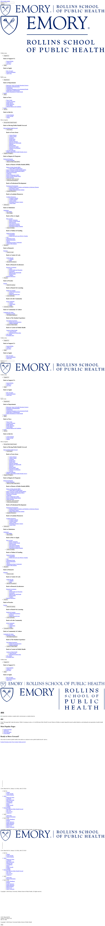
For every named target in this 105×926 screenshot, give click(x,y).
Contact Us (8, 62)
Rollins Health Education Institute (16, 189)
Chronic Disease (13, 135)
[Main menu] (2, 76)
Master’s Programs (13, 220)
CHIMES (11, 259)
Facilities (8, 806)
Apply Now (9, 73)
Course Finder (12, 203)
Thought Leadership (10, 150)
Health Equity (12, 139)
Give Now (8, 63)
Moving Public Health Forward (10, 122)
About (4, 796)
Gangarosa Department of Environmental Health (17, 89)
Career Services (12, 331)
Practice (5, 277)
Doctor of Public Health (14, 221)
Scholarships (12, 234)
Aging (10, 268)
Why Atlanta (9, 334)
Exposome (11, 137)
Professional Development (12, 180)
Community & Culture (8, 306)
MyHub (8, 820)
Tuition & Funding (10, 227)
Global (10, 305)
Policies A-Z (9, 825)
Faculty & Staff (9, 116)
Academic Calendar (13, 198)
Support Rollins (9, 61)
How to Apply (9, 213)
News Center (9, 100)
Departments (6, 79)
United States (12, 304)
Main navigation (4, 120)
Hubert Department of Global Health (14, 91)
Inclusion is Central (10, 313)
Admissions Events (10, 238)
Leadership (8, 798)
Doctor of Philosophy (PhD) (12, 175)
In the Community (10, 295)
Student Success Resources (15, 322)
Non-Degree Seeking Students (16, 226)
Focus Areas (9, 129)
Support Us (6, 55)
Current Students (10, 115)
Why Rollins (9, 211)
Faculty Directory (10, 822)
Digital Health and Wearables (15, 270)
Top (2, 924)
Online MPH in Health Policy (16, 168)
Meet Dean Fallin (10, 800)
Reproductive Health (13, 146)
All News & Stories (10, 101)
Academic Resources (11, 191)
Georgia (11, 302)
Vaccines (11, 149)
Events (4, 108)
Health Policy (12, 140)
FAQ (7, 237)
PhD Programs (12, 222)
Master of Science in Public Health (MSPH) (16, 170)
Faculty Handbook (10, 819)
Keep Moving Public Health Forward (14, 809)
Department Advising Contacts (16, 202)
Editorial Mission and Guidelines (13, 106)
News (5, 94)
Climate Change (12, 136)
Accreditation (9, 802)
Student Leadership (13, 323)
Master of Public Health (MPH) (13, 161)
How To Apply (9, 71)
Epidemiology (9, 88)
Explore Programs (10, 160)
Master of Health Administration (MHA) (15, 171)
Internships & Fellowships (15, 333)
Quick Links (3, 77)
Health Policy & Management (13, 90)
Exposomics (12, 271)
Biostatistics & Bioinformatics (13, 86)
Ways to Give (9, 811)
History (8, 803)
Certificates (8, 173)
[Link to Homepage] (52, 29)
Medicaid (11, 144)
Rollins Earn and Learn (14, 294)
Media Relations (10, 824)
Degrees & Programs (8, 153)
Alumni (8, 117)
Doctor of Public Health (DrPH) (13, 176)
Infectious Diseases (13, 141)
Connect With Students (11, 243)
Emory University (10, 827)
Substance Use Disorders (14, 148)
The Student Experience (12, 315)
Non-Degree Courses (14, 188)
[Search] (1, 76)
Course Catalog (12, 200)
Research (6, 245)
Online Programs (10, 177)
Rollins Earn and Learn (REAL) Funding (18, 236)
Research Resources (10, 276)
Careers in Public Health (12, 324)
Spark (10, 260)
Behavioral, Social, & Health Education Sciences (17, 85)
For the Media (9, 105)
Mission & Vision (10, 797)
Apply (5, 65)
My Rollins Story (10, 335)
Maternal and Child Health (15, 143)
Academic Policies (13, 199)
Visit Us (8, 241)
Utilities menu (4, 53)
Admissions (6, 204)
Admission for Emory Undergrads (14, 242)
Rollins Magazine (10, 104)
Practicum (11, 293)
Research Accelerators (11, 261)
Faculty (5, 93)
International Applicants (14, 225)
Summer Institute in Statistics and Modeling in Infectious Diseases (24, 187)
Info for (5, 109)
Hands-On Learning (11, 285)
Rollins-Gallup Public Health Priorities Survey (16, 152)
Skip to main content (5, 1)
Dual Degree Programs (11, 172)
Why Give (8, 810)
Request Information (11, 72)
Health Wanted (9, 102)
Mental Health (12, 145)
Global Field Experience (14, 291)
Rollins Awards (9, 805)
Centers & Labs (10, 252)
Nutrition (11, 275)
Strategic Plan (9, 801)
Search (2, 2)
